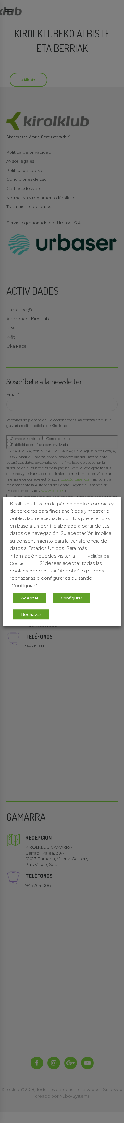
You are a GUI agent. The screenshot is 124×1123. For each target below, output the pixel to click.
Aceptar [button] (29, 597)
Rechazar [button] (31, 614)
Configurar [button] (71, 597)
